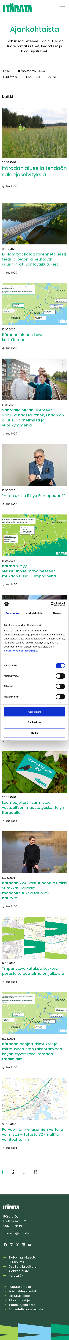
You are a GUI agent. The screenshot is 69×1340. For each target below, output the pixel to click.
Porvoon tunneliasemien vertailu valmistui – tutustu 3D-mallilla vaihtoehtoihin (32, 1134)
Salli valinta (34, 722)
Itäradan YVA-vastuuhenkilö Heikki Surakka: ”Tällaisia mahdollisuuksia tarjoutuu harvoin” (34, 890)
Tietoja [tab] (57, 613)
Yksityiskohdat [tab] (34, 613)
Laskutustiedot (19, 1296)
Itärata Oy (16, 1275)
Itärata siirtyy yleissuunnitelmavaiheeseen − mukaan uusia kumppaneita (30, 571)
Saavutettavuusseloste (26, 1309)
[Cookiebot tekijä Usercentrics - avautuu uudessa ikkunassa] (50, 604)
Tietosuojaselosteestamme (20, 650)
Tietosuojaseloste (22, 1305)
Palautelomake (20, 1287)
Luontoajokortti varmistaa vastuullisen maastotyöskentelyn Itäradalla (33, 807)
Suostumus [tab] (12, 613)
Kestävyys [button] (10, 77)
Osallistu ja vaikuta (23, 1266)
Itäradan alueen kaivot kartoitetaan (23, 337)
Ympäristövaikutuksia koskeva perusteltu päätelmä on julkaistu (33, 971)
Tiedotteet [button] (32, 77)
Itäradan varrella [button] (31, 71)
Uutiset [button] (52, 77)
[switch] (60, 676)
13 (35, 1172)
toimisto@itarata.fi (17, 1233)
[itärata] (17, 7)
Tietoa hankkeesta (22, 1257)
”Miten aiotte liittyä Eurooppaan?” (34, 495)
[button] (62, 8)
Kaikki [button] (7, 71)
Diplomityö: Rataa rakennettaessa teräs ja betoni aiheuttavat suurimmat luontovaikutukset (34, 259)
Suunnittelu (17, 1262)
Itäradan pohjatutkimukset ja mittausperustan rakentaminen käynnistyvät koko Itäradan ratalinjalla (32, 1051)
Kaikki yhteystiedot (22, 1291)
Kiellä (34, 733)
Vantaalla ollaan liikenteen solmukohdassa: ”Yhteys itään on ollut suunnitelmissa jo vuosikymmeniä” (33, 418)
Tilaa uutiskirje (19, 1300)
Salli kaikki (34, 711)
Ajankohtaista (19, 1271)
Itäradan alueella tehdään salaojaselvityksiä (34, 171)
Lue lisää (11, 186)
